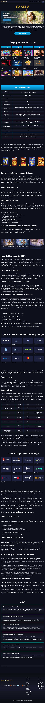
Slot (38, 47)
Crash (27, 47)
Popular (5, 47)
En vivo (16, 47)
